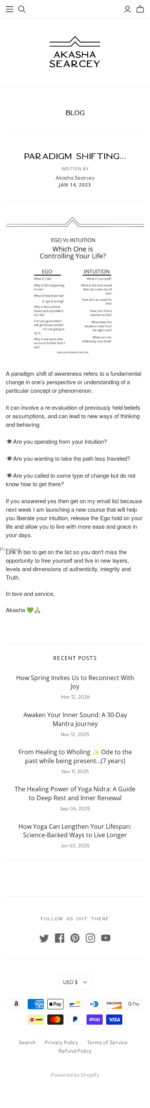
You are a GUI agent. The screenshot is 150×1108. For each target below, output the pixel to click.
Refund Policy (75, 1050)
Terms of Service (107, 1042)
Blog (75, 113)
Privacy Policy (61, 1042)
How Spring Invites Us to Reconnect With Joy (75, 682)
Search (27, 1042)
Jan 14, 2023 (75, 185)
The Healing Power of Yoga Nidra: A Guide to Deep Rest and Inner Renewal (75, 793)
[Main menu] (9, 9)
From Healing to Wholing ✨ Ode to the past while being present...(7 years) (75, 756)
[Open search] (22, 9)
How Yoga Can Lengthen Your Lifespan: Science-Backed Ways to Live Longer (75, 831)
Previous (3, 548)
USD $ (70, 982)
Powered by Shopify (75, 1074)
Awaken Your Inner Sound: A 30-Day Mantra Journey (75, 719)
